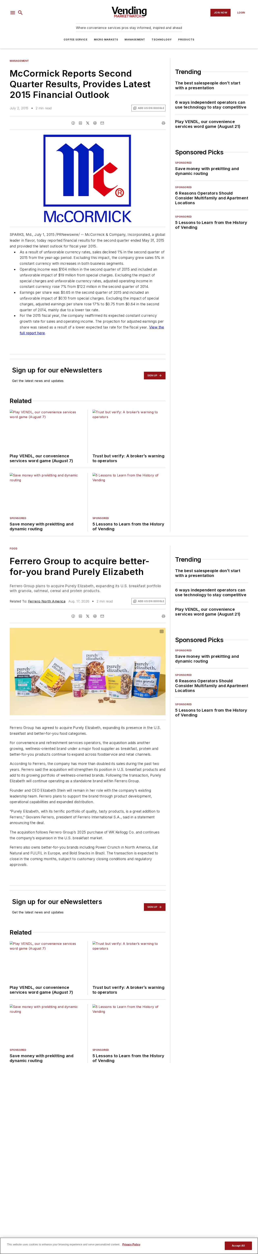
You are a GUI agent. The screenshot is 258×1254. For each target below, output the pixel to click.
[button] (13, 13)
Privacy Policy (131, 1244)
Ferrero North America (46, 601)
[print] (163, 123)
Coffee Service (75, 39)
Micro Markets (106, 39)
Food (13, 548)
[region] (129, 1246)
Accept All (238, 1245)
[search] (20, 13)
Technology (162, 39)
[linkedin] (80, 123)
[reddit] (95, 123)
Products (186, 39)
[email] (102, 123)
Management (135, 39)
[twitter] (88, 123)
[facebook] (73, 123)
